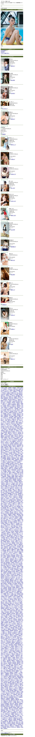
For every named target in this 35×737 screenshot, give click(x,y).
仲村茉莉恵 (13, 469)
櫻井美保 (9, 582)
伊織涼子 (4, 304)
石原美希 (16, 408)
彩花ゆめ (5, 493)
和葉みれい (16, 512)
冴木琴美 (15, 619)
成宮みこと (17, 713)
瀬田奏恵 (19, 719)
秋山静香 (19, 515)
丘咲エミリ (10, 597)
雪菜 (5, 475)
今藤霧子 (12, 713)
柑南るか (13, 119)
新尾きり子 (5, 652)
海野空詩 (18, 586)
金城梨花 (20, 696)
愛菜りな (2, 526)
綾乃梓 (7, 477)
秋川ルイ (10, 520)
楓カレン (17, 716)
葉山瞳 (21, 558)
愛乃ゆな (12, 643)
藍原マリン (9, 566)
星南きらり (7, 523)
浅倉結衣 (15, 694)
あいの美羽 (19, 712)
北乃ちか (6, 400)
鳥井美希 (14, 636)
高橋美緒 (14, 479)
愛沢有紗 (14, 676)
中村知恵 (12, 537)
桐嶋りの (18, 527)
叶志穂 (15, 411)
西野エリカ (18, 609)
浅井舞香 (4, 469)
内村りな (2, 542)
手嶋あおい (6, 635)
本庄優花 (18, 570)
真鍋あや (19, 726)
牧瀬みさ (11, 672)
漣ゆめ (10, 472)
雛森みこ (19, 520)
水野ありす (7, 646)
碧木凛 (21, 579)
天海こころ (14, 640)
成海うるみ (13, 215)
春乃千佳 (18, 693)
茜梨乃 (2, 592)
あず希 (14, 596)
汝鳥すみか (15, 497)
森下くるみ (3, 670)
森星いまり (16, 580)
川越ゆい (11, 616)
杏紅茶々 (6, 616)
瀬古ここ (19, 567)
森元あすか (20, 639)
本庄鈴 (14, 700)
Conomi (10, 651)
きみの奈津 (19, 545)
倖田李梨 (4, 507)
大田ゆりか (5, 696)
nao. (17, 420)
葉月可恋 (10, 677)
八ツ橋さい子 (15, 572)
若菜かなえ (20, 589)
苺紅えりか (4, 600)
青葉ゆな (18, 657)
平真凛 (18, 668)
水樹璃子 (5, 702)
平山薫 (2, 387)
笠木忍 (14, 499)
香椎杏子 (11, 494)
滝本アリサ (12, 608)
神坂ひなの (19, 623)
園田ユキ (13, 289)
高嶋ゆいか (16, 548)
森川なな (8, 693)
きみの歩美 (14, 400)
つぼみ (5, 433)
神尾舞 (13, 587)
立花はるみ (12, 558)
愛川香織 (10, 490)
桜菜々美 (6, 472)
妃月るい (16, 673)
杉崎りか (15, 616)
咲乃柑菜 (6, 708)
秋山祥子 (12, 492)
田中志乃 (10, 691)
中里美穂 (5, 571)
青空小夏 (10, 399)
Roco (11, 441)
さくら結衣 (13, 451)
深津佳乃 (13, 670)
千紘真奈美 (17, 655)
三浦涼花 (19, 519)
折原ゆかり (17, 454)
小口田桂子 (17, 501)
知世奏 (18, 676)
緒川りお (11, 450)
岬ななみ (18, 656)
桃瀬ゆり (10, 629)
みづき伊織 (15, 394)
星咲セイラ (19, 636)
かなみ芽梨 (7, 501)
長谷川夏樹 (9, 572)
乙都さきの (10, 659)
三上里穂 (6, 592)
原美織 (20, 552)
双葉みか (7, 449)
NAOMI (17, 542)
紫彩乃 (4, 456)
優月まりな (15, 659)
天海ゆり (21, 531)
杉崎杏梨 (12, 501)
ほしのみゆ (7, 422)
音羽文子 (6, 678)
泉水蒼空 (11, 673)
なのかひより (8, 527)
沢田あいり (8, 498)
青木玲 (18, 403)
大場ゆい (13, 329)
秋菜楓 (10, 412)
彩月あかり (11, 481)
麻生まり (16, 652)
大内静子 (17, 612)
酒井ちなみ (4, 464)
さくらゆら (17, 505)
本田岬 (15, 473)
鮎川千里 (4, 582)
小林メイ (5, 629)
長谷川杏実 (9, 479)
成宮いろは (13, 593)
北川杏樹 (6, 446)
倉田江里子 (18, 614)
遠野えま (19, 691)
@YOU (2, 481)
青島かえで (16, 526)
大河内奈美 (11, 669)
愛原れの (6, 707)
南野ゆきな (7, 486)
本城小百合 (20, 490)
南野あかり (13, 621)
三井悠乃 (20, 595)
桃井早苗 (16, 664)
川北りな (11, 674)
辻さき (20, 511)
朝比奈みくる (5, 473)
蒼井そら (6, 429)
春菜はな (9, 421)
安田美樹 (15, 425)
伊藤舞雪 (7, 673)
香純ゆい (9, 541)
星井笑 (21, 584)
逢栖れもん (16, 690)
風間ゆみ (19, 396)
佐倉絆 (5, 522)
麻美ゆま (6, 434)
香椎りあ (18, 571)
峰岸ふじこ (15, 553)
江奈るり (8, 586)
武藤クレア (19, 424)
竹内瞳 (7, 690)
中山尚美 (5, 639)
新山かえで (11, 438)
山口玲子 (5, 503)
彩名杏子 (3, 477)
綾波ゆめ (20, 544)
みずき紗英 (14, 424)
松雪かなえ (7, 627)
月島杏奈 (5, 587)
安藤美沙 (16, 481)
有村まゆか (12, 703)
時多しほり (13, 695)
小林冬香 (19, 469)
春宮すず (20, 575)
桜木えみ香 (3, 562)
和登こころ (8, 710)
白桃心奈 (7, 559)
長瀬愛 (5, 387)
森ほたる (7, 685)
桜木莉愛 (18, 390)
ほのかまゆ (14, 493)
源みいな (16, 669)
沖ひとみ (20, 434)
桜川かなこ (20, 600)
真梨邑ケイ (18, 587)
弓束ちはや (3, 690)
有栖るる (9, 726)
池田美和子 (16, 443)
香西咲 (7, 394)
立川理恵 (4, 409)
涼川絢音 (2, 523)
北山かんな (14, 591)
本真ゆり (5, 388)
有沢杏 (12, 541)
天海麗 (18, 387)
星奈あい (6, 651)
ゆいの (3, 510)
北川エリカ (9, 439)
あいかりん (10, 553)
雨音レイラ (13, 462)
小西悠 (14, 417)
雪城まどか (5, 700)
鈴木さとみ (13, 430)
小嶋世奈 (12, 646)
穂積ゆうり (4, 691)
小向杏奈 (12, 531)
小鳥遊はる (17, 634)
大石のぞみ (11, 455)
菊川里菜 (10, 464)
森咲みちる (17, 537)
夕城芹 (11, 561)
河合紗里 (12, 648)
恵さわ (20, 526)
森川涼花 (19, 494)
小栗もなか (6, 683)
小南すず (4, 712)
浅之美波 (17, 681)
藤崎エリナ (5, 450)
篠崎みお (16, 595)
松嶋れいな (3, 424)
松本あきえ (16, 674)
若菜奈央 (16, 575)
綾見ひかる (12, 449)
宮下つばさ (3, 402)
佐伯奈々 (19, 409)
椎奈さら (13, 358)
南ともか (18, 456)
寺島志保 (9, 462)
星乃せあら (14, 589)
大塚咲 (12, 435)
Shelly (6, 601)
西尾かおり (9, 409)
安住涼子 (18, 437)
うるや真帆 (11, 416)
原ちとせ (11, 539)
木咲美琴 (13, 723)
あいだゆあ (5, 412)
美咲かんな (11, 518)
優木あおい (7, 451)
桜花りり (20, 704)
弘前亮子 (16, 552)
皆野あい (19, 574)
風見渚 (14, 651)
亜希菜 (15, 455)
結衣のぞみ (14, 588)
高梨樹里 (4, 721)
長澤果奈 (18, 651)
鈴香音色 (18, 402)
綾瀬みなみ (11, 396)
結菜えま (12, 578)
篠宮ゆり (13, 65)
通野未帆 (7, 580)
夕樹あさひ (3, 532)
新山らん (19, 450)
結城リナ (10, 600)
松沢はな (6, 438)
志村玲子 (16, 518)
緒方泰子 (10, 633)
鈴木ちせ (7, 561)
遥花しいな (12, 603)
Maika (14, 390)
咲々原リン (10, 702)
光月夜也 (7, 512)
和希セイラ (19, 702)
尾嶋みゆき (14, 639)
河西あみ (7, 558)
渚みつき (13, 721)
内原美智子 (3, 710)
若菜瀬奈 (7, 614)
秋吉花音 (13, 613)
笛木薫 (17, 524)
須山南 (6, 687)
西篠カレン (13, 656)
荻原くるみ (14, 677)
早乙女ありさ (8, 542)
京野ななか (15, 388)
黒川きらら (5, 417)
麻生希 (11, 394)
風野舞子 (13, 421)
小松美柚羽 (8, 642)
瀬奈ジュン (9, 507)
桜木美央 (10, 587)
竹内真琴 (8, 532)
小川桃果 (8, 545)
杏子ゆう (13, 609)
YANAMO (3, 699)
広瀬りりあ (5, 548)
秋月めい (17, 608)
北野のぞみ (12, 505)
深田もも (17, 442)
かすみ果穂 (7, 435)
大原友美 (18, 660)
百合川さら (5, 499)
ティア (19, 411)
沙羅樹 (13, 657)
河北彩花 (16, 678)
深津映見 (11, 407)
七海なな (4, 421)
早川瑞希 (19, 546)
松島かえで (9, 405)
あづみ (3, 519)
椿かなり (8, 531)
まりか (13, 471)
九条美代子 (5, 676)
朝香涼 (9, 601)
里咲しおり (13, 550)
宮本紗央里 (13, 458)
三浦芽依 (5, 728)
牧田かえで (12, 488)
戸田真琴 (2, 596)
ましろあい (18, 576)
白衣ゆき (13, 576)
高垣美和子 (11, 644)
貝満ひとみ (11, 506)
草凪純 (6, 480)
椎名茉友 (5, 588)
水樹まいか (3, 665)
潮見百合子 (3, 591)
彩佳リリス (20, 561)
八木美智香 (5, 605)
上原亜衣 (13, 402)
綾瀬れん (14, 472)
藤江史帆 (2, 685)
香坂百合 (11, 599)
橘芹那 (4, 572)
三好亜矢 (11, 569)
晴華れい (20, 635)
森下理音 (12, 442)
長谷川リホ (20, 400)
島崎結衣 (6, 546)
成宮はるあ (3, 565)
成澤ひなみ (14, 629)
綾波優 (15, 396)
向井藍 (4, 566)
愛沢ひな (11, 480)
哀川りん (15, 433)
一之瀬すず (14, 490)
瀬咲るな (5, 604)
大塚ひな (10, 403)
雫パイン (7, 390)
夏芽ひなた (12, 634)
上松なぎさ (11, 552)
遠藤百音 (13, 699)
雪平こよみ (12, 614)
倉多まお (15, 502)
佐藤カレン (8, 606)
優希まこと (5, 518)
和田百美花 (20, 485)
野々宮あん (12, 647)
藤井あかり (10, 631)
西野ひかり (7, 656)
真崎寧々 (10, 657)
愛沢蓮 (9, 445)
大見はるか (6, 725)
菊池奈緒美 (12, 716)
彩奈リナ (9, 593)
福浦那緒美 (8, 670)
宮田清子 (7, 716)
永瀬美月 (11, 689)
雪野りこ (9, 475)
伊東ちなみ (3, 545)
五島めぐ (17, 698)
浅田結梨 (5, 563)
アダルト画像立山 (4, 732)
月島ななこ (14, 557)
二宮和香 (11, 595)
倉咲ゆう (18, 430)
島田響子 (12, 698)
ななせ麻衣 (12, 655)
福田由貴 (14, 663)
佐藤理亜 (11, 630)
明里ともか (8, 640)
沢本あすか (16, 463)
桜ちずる (18, 536)
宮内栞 (21, 569)
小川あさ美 (3, 394)
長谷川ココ (12, 528)
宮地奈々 (2, 627)
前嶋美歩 (20, 422)
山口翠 (17, 710)
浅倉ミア (20, 664)
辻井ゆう (13, 498)
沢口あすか (20, 464)
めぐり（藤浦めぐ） (14, 391)
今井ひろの (13, 201)
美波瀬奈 (10, 588)
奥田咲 (11, 390)
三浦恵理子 (15, 460)
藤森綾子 (14, 441)
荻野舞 (15, 599)
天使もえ (13, 315)
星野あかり (16, 398)
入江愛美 (4, 405)
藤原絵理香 (11, 477)
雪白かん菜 (11, 708)
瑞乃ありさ (6, 681)
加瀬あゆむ (19, 417)
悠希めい (15, 452)
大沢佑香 (14, 413)
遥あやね (2, 680)
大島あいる (11, 434)
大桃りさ (21, 482)
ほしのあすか (19, 392)
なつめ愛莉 (14, 520)
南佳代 (4, 661)
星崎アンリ (7, 526)
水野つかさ (8, 424)
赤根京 (4, 524)
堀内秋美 (17, 531)
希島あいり (19, 446)
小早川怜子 (13, 445)
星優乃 (10, 446)
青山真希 (20, 689)
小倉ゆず (16, 435)
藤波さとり (19, 682)
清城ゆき (13, 642)
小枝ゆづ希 (17, 625)
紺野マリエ (11, 666)
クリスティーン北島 (15, 638)
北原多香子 (17, 459)
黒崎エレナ (17, 465)
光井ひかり (19, 597)
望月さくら (6, 610)
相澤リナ (11, 415)
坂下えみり (17, 649)
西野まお (7, 608)
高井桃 (20, 435)
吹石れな (8, 554)
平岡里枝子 (17, 725)
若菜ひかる (12, 426)
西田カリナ (13, 523)
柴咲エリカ (20, 489)
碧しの (20, 541)
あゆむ (20, 477)
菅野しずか (7, 617)
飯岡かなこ (5, 452)
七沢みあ (5, 663)
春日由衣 (20, 497)
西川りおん (5, 544)
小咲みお (14, 446)
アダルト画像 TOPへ (5, 53)
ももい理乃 (12, 516)
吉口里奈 (7, 612)
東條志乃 (6, 686)
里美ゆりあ (14, 418)
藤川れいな (14, 600)
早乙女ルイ (13, 437)
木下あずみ (14, 439)
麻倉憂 (4, 413)
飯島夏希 (10, 493)
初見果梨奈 (6, 703)
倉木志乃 (8, 706)
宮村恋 (4, 609)
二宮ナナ (7, 441)
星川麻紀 (13, 484)
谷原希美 (8, 510)
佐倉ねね (15, 626)
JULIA (9, 437)
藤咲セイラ (9, 557)
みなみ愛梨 (14, 583)
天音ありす (13, 174)
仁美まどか (17, 486)
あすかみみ (13, 519)
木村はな (3, 484)
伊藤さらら (14, 503)
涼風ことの (14, 489)
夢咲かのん (13, 693)
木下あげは (3, 642)
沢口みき (12, 454)
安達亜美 (10, 589)
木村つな (16, 511)
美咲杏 (17, 613)
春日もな (7, 494)
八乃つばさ (5, 669)
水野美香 (14, 566)
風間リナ (2, 673)
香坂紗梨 (19, 661)
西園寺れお (13, 549)
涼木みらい (15, 495)
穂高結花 (2, 576)
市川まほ (10, 428)
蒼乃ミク (16, 696)
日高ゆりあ (12, 509)
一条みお (16, 687)
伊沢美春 (16, 708)
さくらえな (20, 522)
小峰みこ (4, 660)
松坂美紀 (6, 622)
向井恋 (21, 605)
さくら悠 (14, 409)
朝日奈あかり (15, 412)
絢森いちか (9, 533)
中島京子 (11, 584)
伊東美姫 (19, 415)
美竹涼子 (6, 467)
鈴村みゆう (7, 540)
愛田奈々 (19, 404)
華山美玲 (13, 274)
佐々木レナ (5, 108)
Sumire (14, 597)
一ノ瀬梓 (20, 672)
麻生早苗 (2, 465)
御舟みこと (13, 144)
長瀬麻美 (2, 494)
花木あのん (17, 562)
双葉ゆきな (18, 621)
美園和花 (7, 674)
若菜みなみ (6, 599)
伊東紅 (12, 459)
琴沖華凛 (19, 724)
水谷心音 (19, 441)
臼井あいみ (7, 621)
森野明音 (19, 514)
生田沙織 (2, 540)
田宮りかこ (12, 612)
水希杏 (17, 532)
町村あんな (6, 509)
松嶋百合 (2, 687)
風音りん (8, 570)
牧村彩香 (11, 707)
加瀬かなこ (19, 640)
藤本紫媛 (13, 556)
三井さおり (20, 686)
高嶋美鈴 (2, 704)
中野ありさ (7, 492)
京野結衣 (11, 544)
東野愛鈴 (4, 458)
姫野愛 (4, 541)
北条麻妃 (11, 452)
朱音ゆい (4, 392)
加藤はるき (3, 698)
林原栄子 (17, 516)
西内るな (2, 603)
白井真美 (12, 463)
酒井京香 (15, 610)
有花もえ (15, 618)
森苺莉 (14, 707)
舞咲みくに (6, 407)
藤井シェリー (18, 421)
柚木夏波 (8, 665)
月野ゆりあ (3, 653)
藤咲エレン (3, 636)
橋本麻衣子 (13, 246)
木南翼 (14, 719)
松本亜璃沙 (19, 445)
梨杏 (2, 490)
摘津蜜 (9, 604)
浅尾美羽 (11, 559)
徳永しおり (6, 672)
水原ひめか (7, 643)
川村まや (9, 456)
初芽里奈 (18, 556)
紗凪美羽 (7, 630)
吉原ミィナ (20, 425)
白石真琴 (19, 588)
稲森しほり (5, 539)
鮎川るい (9, 469)
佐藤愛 (12, 476)
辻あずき (7, 443)
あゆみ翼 (14, 533)
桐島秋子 (13, 660)
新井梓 (13, 571)
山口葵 (17, 565)
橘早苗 (16, 703)
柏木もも (20, 678)
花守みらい (8, 653)
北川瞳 (20, 388)
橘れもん (16, 429)
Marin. (18, 458)
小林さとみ (16, 467)
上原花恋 (11, 411)
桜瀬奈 (12, 665)
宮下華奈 (5, 567)
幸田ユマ (11, 626)
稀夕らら (13, 524)
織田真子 (2, 435)
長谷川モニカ (8, 576)
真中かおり (16, 529)
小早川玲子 (14, 623)
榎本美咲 (12, 627)
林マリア (21, 532)
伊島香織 (7, 463)
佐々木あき (3, 554)
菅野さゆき (6, 447)
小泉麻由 (9, 476)
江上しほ (12, 540)
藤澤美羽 (6, 398)
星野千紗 (20, 481)
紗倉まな (4, 404)
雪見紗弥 (20, 394)
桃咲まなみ (13, 392)
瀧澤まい (16, 635)
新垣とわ (11, 622)
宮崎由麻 (16, 704)
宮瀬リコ (2, 486)
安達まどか (20, 610)
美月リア (5, 597)
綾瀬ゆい (7, 625)
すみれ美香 (6, 655)
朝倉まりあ (4, 460)
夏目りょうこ (10, 694)
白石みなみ (13, 554)
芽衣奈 (10, 400)
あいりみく (8, 623)
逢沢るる (13, 260)
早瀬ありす (7, 454)
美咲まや (13, 653)
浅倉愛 (20, 559)
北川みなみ (6, 569)
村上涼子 (20, 429)
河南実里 (19, 629)
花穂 (15, 545)
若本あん (14, 661)
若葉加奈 (9, 613)
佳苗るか (19, 399)
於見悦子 (11, 704)
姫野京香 (19, 405)
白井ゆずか (3, 586)
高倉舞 (19, 455)
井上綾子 (15, 539)
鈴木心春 (11, 502)
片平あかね (18, 510)
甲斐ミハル (3, 640)
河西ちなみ (3, 498)
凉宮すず (13, 565)
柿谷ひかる (7, 578)
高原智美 (4, 726)
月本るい (8, 574)
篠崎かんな (4, 719)
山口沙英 (13, 229)
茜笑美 (15, 644)
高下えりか (11, 605)
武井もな (7, 634)
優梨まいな (17, 646)
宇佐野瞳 (20, 703)
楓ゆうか (9, 550)
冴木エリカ (16, 665)
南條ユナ (10, 668)
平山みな (13, 482)
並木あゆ (19, 583)
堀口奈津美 (11, 429)
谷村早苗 (19, 439)
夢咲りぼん (9, 661)
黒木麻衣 (19, 644)
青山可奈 (12, 465)
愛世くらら (16, 666)
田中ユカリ (5, 644)
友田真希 (4, 439)
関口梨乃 (10, 489)
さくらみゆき (14, 606)
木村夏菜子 (20, 493)
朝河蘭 (2, 468)
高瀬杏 (18, 549)
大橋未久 (16, 416)
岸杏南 (11, 610)
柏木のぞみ (6, 391)
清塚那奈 (4, 613)
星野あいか (11, 652)
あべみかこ (10, 460)
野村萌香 (9, 459)
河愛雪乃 (2, 625)
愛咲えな (4, 549)
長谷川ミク (3, 395)
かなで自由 (20, 606)
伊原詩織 (6, 481)
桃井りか (2, 559)
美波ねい (17, 509)
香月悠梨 (11, 417)
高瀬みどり (15, 689)
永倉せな (16, 559)
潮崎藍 (4, 593)
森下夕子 (21, 613)
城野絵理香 (17, 643)
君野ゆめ (5, 445)
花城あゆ (9, 549)
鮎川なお (14, 428)
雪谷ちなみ (8, 565)
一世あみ (2, 612)
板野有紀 (5, 399)
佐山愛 (18, 428)
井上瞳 (15, 494)
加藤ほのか (19, 591)
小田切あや (6, 511)
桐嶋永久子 (7, 465)
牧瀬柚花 (19, 677)
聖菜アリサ (5, 618)
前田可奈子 (4, 619)
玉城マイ (14, 546)
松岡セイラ (20, 503)
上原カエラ (9, 413)
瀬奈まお (7, 537)
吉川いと (2, 558)
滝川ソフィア (18, 447)
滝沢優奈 (18, 395)
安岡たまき (18, 653)
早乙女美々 (6, 528)
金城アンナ (12, 510)
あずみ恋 (18, 604)
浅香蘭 (20, 687)
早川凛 (3, 531)
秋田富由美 (6, 579)
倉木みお (17, 603)
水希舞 (4, 556)
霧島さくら (11, 529)
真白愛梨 (10, 583)
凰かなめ (2, 601)
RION (6, 596)
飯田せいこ (7, 648)
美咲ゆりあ (7, 638)
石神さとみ (20, 633)
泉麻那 (14, 415)
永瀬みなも (15, 717)
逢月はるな (6, 516)
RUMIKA (13, 93)
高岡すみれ (20, 626)
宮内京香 (4, 694)
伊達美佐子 (8, 699)
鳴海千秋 (19, 663)
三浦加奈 (12, 562)
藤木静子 (14, 691)
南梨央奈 (9, 458)
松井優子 (18, 523)
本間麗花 (15, 561)
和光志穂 (15, 485)
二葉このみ (17, 578)
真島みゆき (14, 507)
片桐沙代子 (10, 719)
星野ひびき (12, 536)
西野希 (11, 724)
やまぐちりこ (10, 425)
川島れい (6, 468)
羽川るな (2, 634)
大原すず (11, 635)
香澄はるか (10, 563)
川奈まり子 (6, 488)
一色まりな (6, 497)
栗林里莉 (4, 476)
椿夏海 (17, 670)
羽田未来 (15, 522)
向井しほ (6, 535)
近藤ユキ (17, 683)
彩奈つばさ (15, 563)
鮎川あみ (16, 477)
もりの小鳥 (19, 601)
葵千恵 (20, 524)
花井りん (18, 498)
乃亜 (15, 407)
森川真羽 (11, 700)
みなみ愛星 (16, 592)
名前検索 (2, 51)
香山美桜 (13, 80)
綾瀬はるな (20, 476)
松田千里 (5, 682)
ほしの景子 (20, 557)
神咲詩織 (5, 432)
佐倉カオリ (10, 433)
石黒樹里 (19, 593)
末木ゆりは (16, 685)
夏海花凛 (19, 616)
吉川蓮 (12, 575)
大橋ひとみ (18, 471)
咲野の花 (14, 668)
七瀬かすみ (17, 540)
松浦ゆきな (15, 720)
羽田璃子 (10, 596)
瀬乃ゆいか (8, 395)
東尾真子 (5, 583)
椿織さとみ (6, 647)
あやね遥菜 (3, 533)
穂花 (17, 422)
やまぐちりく (3, 425)
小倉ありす (15, 544)
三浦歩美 (9, 723)
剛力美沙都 (3, 706)
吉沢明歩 (2, 426)
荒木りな (19, 452)
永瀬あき (9, 392)
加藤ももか (4, 633)
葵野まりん (3, 695)
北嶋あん (6, 720)
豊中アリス (5, 664)
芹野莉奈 (9, 609)
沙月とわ (15, 686)
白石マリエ (6, 649)
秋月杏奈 (2, 580)
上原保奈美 (5, 416)
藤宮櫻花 (8, 562)
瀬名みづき (16, 535)
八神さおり (15, 631)
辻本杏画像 (3, 50)
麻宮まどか (5, 502)
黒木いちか (5, 396)
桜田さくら (8, 484)
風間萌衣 (2, 608)
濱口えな (18, 617)
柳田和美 (11, 580)
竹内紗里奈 (19, 480)
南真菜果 (10, 571)
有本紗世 (3, 537)
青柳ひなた (12, 725)
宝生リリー (11, 687)
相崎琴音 (6, 415)
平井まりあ (10, 485)
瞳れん (15, 515)
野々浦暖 (9, 721)
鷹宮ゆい (6, 626)
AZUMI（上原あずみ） (9, 408)
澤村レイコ (4, 403)
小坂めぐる (7, 430)
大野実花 (11, 686)
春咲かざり (11, 535)
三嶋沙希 (11, 443)
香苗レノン (4, 631)
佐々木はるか (8, 418)
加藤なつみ (5, 455)
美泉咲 (18, 472)
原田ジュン (8, 482)
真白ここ (2, 674)
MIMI (17, 482)
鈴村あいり (7, 442)
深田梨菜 (10, 514)
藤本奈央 (13, 527)
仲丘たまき (13, 567)
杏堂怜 (18, 707)
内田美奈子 (19, 499)
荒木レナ (20, 572)
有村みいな (13, 706)
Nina (15, 506)
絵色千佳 (16, 434)
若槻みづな (3, 574)
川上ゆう (14, 403)
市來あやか (6, 595)
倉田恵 (21, 683)
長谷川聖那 (4, 485)
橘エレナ (13, 456)
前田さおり (3, 570)
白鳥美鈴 (11, 512)
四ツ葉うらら (19, 622)
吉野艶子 (14, 514)
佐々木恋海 (10, 522)
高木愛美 (9, 660)
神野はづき (3, 623)
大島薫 (20, 553)
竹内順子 (19, 462)
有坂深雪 (10, 663)
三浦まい (18, 680)
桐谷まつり (3, 606)
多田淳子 (13, 710)
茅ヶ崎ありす (9, 636)
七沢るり (19, 432)
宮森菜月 (11, 720)
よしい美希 (7, 680)
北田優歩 (14, 387)
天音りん (18, 554)
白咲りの (18, 695)
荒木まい (7, 584)
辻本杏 (21, 536)
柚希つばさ (11, 664)
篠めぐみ (11, 511)
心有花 (12, 475)
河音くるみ (13, 582)
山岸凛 (5, 589)
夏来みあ (14, 682)
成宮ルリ (11, 495)
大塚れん (13, 532)
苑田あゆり (12, 625)
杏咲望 (14, 480)
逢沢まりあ (12, 681)
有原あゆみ (18, 642)
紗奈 (12, 344)
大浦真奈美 (11, 696)
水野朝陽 (17, 492)
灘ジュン (17, 558)
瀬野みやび (7, 713)
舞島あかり (12, 579)
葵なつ (14, 622)
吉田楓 (14, 702)
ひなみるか (17, 528)
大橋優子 (20, 708)
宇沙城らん (3, 482)
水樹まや (13, 604)
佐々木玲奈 (7, 575)
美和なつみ (6, 505)
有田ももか (20, 694)
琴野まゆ (17, 449)
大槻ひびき (4, 428)
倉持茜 (9, 567)
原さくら (19, 700)
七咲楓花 (10, 387)
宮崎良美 (8, 698)
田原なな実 (18, 723)
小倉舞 (10, 546)
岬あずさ (11, 717)
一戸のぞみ (13, 570)
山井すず (8, 695)
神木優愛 (4, 550)
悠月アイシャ (18, 647)
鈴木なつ (9, 712)
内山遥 (19, 502)
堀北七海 (5, 490)
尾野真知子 (16, 438)
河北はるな (16, 605)
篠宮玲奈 (16, 630)
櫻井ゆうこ (14, 399)
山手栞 (2, 497)
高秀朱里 (19, 619)
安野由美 (20, 495)
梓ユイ (11, 497)
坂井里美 (20, 563)
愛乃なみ (15, 450)
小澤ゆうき (5, 552)
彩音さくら (13, 617)
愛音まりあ (10, 619)
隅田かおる (11, 678)
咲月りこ (11, 685)
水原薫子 (16, 672)
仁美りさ (5, 677)
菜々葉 (12, 545)
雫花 (20, 685)
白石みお (17, 579)
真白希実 (5, 520)
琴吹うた (15, 724)
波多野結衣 (13, 404)
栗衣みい (10, 715)
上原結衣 (9, 404)
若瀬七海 (17, 426)
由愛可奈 (10, 432)
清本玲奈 (11, 618)
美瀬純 (16, 476)
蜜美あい (10, 471)
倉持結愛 (18, 506)
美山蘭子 (5, 471)
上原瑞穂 (11, 499)
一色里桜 (6, 529)
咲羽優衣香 (13, 712)
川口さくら (13, 586)
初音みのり (13, 422)
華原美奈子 (16, 569)
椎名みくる (6, 411)
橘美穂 (4, 134)
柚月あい (6, 515)
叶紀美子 (9, 524)
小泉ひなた (15, 711)
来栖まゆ (17, 627)
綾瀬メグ (14, 405)
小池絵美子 (11, 467)
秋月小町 (18, 706)
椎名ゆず (14, 715)
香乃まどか (13, 726)
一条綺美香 (8, 402)
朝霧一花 (5, 668)
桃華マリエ (4, 489)
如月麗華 (7, 704)
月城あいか (5, 666)
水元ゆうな (10, 388)
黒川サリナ (17, 648)
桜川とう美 (18, 484)
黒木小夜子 (5, 495)
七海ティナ (19, 715)
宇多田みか (11, 592)
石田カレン (5, 717)
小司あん (4, 557)
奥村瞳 (8, 536)
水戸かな (20, 669)
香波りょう (19, 533)
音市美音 (19, 433)
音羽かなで (19, 413)
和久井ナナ (17, 488)
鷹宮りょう (12, 447)
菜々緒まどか (13, 574)
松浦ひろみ (14, 464)
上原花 (4, 459)
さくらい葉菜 (3, 479)
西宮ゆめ (7, 603)
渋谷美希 (19, 479)
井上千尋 (19, 473)
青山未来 (2, 527)
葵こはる (13, 187)
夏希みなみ (11, 515)
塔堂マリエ (11, 473)
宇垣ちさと (14, 601)
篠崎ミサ (19, 418)
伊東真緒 (9, 556)
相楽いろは (11, 468)
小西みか (13, 159)
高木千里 (2, 638)
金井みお (3, 614)
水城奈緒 (2, 430)
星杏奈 (21, 467)
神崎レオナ (20, 539)
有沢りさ (17, 475)
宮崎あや (5, 514)
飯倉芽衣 (10, 682)
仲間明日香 (12, 683)
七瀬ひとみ (6, 724)
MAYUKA (3, 463)
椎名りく (4, 536)
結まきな (20, 673)
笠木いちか (18, 721)
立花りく (5, 715)
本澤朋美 (16, 468)
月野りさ (14, 420)
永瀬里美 (19, 566)
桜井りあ (10, 420)
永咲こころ (8, 519)
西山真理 (5, 657)
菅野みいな (14, 432)
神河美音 (19, 582)
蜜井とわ (5, 553)
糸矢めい (4, 462)
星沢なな (13, 395)
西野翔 (5, 437)
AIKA (12, 526)
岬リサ (2, 505)
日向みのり (13, 680)
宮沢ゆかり (16, 584)
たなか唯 (6, 689)
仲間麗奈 (13, 542)
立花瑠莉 (18, 596)
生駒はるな (12, 649)
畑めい (4, 723)
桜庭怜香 (17, 699)
